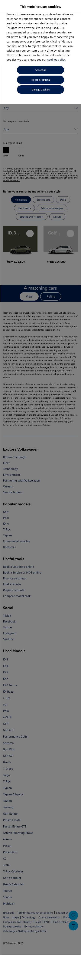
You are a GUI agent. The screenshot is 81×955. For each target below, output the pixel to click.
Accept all (40, 70)
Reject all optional (40, 79)
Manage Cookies (40, 89)
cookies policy (56, 59)
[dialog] (40, 477)
